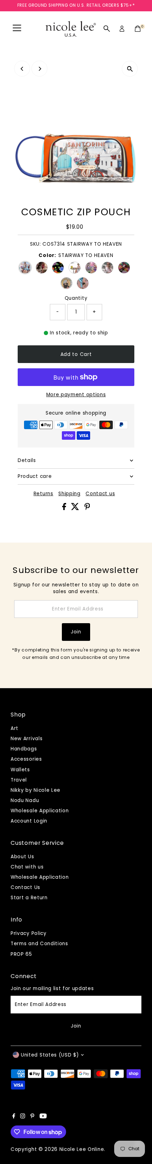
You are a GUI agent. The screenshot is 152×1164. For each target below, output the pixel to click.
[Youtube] (43, 1117)
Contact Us (25, 887)
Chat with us (27, 867)
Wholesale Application (40, 810)
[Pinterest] (32, 1117)
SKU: (35, 244)
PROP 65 (21, 954)
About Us (22, 856)
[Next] (39, 69)
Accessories (26, 759)
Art (14, 728)
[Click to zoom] (130, 69)
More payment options (76, 394)
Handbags (24, 748)
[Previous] (22, 69)
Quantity (76, 298)
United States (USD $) (50, 1055)
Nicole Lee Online (81, 1149)
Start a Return (29, 897)
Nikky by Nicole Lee (35, 790)
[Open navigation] (17, 28)
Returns (43, 493)
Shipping (69, 493)
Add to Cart (76, 354)
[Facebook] (14, 1117)
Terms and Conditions (39, 943)
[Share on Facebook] (65, 508)
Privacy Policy (29, 933)
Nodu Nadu (25, 800)
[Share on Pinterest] (87, 508)
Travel (19, 780)
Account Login (29, 821)
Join (76, 631)
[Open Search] (107, 28)
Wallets (20, 769)
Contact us (100, 493)
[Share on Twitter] (76, 508)
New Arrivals (26, 738)
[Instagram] (22, 1117)
